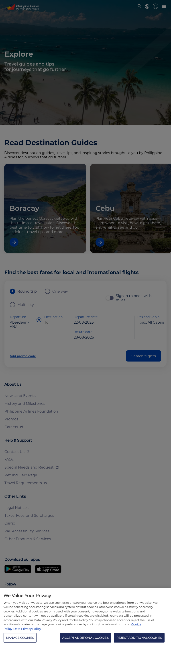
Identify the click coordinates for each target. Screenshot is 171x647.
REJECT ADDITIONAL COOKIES (139, 637)
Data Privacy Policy (27, 628)
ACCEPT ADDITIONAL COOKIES (85, 637)
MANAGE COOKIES (20, 637)
